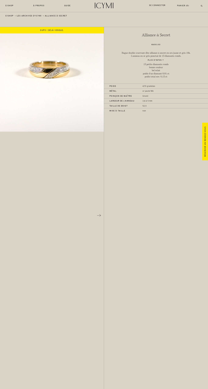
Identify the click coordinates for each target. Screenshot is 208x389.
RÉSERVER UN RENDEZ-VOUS (205, 141)
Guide (67, 5)
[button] (202, 5)
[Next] (99, 215)
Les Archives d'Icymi (29, 16)
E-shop (9, 5)
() (183, 5)
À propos (38, 5)
